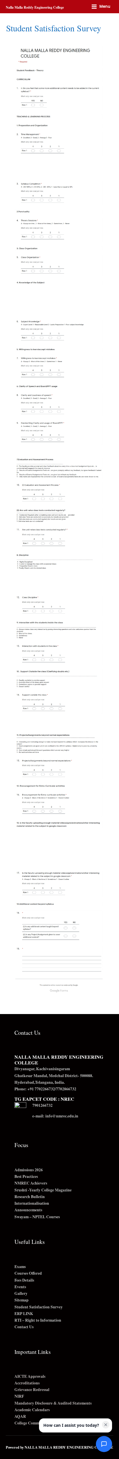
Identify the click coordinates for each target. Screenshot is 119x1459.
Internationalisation (31, 1203)
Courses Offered (28, 1273)
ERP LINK (23, 1313)
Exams (20, 1266)
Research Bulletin (29, 1197)
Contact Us (24, 1327)
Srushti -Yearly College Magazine (43, 1190)
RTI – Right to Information (37, 1320)
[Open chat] (104, 1444)
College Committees (31, 1423)
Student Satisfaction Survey (38, 1307)
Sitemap (21, 1300)
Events (20, 1287)
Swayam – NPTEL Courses (37, 1217)
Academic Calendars (32, 1410)
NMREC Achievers (30, 1183)
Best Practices (26, 1176)
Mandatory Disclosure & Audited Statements (53, 1403)
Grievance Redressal (31, 1389)
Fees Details (24, 1280)
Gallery (20, 1293)
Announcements (28, 1210)
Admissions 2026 (28, 1170)
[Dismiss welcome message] (105, 1424)
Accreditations (27, 1383)
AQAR (20, 1416)
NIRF (19, 1396)
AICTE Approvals (29, 1376)
